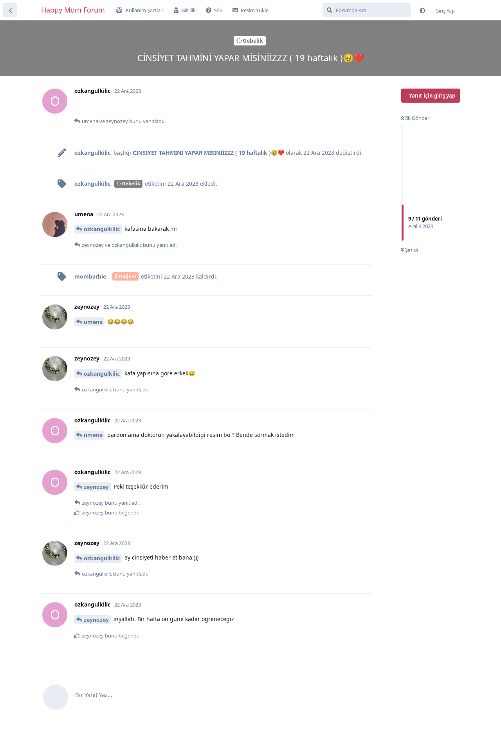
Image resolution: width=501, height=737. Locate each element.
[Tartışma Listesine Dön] (10, 10)
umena (93, 322)
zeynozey (96, 487)
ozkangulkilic (102, 229)
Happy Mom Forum (73, 9)
